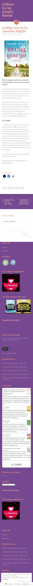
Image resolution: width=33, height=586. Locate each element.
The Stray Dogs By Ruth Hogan (10, 370)
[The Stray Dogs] (28, 425)
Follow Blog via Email (11, 335)
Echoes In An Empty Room (8, 10)
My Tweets (4, 475)
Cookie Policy (6, 579)
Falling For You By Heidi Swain (9, 363)
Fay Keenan (6, 450)
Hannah (19, 34)
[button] (9, 306)
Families (10, 188)
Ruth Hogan (6, 422)
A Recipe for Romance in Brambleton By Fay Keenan (15, 378)
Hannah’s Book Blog (10, 320)
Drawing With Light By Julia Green (9, 201)
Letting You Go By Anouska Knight (15, 29)
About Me (4, 247)
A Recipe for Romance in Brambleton (11, 448)
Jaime (21, 188)
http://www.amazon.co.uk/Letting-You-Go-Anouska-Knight (15, 162)
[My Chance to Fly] (28, 438)
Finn (16, 188)
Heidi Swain (6, 395)
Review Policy (5, 251)
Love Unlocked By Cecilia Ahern (10, 367)
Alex (4, 188)
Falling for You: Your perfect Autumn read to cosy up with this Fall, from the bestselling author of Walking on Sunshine (14, 391)
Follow (5, 349)
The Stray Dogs (6, 421)
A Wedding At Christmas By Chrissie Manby (24, 201)
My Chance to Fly (7, 434)
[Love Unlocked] (28, 411)
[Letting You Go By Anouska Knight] (16, 22)
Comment (25, 234)
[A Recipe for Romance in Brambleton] (28, 452)
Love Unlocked (6, 407)
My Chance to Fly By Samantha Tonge (11, 374)
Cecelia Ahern (6, 408)
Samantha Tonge (7, 436)
